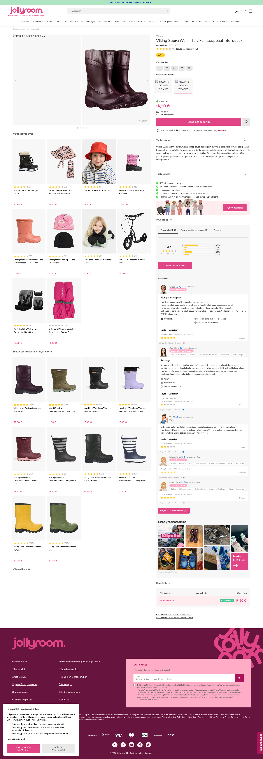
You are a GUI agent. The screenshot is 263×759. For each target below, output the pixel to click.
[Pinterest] (148, 744)
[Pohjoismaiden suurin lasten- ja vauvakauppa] (26, 10)
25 (167, 68)
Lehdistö (64, 699)
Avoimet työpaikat (22, 699)
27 (182, 68)
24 (159, 68)
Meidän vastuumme (69, 692)
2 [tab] (80, 128)
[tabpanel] (47, 80)
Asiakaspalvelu (20, 661)
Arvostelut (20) (168, 230)
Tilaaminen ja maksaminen (73, 676)
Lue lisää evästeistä (16, 739)
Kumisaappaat (33, 29)
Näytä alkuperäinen (169, 330)
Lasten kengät (19, 29)
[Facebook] (114, 744)
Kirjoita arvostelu (175, 265)
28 (189, 68)
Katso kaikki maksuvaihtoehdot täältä (173, 614)
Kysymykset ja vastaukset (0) (195, 230)
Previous (15, 80)
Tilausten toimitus (69, 669)
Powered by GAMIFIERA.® (168, 572)
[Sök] (166, 10)
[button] (243, 11)
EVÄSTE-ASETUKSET (58, 748)
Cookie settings (20, 692)
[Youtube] (131, 744)
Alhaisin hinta (227, 600)
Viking (159, 36)
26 (174, 68)
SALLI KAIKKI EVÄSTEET (23, 748)
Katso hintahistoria (165, 114)
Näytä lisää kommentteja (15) (174, 510)
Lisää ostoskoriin (199, 122)
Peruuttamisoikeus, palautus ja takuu (79, 661)
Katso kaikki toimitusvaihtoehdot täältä (174, 617)
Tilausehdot (18, 669)
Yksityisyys (65, 684)
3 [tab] (83, 128)
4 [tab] (86, 128)
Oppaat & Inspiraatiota (24, 684)
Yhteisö (217, 230)
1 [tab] (77, 128)
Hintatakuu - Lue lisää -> (171, 190)
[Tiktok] (140, 744)
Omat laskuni (19, 676)
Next (147, 80)
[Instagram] (123, 744)
